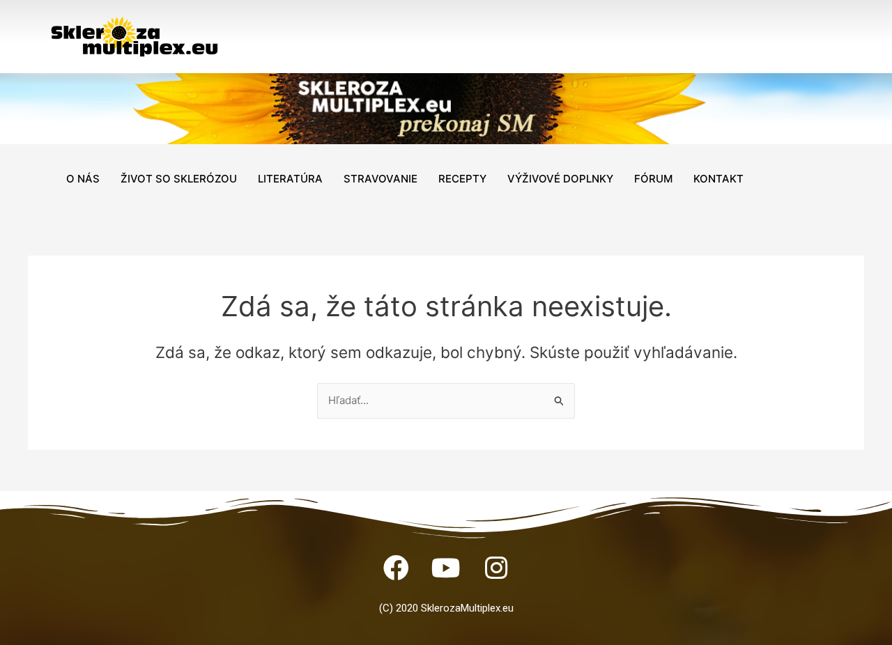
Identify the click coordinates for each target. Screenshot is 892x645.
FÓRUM (653, 178)
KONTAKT (718, 178)
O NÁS (83, 178)
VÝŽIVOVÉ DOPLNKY (560, 178)
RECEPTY (462, 178)
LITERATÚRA (290, 178)
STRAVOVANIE (380, 178)
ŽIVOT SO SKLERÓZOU (179, 178)
